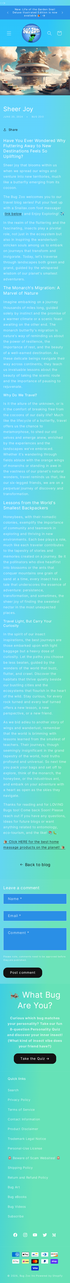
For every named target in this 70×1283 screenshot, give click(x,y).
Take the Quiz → (34, 1058)
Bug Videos (17, 1207)
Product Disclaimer (23, 1129)
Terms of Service (21, 1109)
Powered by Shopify (49, 1275)
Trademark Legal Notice (27, 1139)
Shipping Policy (20, 1168)
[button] (9, 33)
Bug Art (14, 1187)
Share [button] (13, 130)
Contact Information (24, 1119)
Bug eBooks (17, 1197)
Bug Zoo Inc (27, 1275)
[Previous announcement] (7, 12)
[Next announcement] (62, 12)
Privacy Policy (19, 1100)
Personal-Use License (25, 1148)
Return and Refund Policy (28, 1177)
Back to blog (38, 864)
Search (13, 1090)
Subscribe (16, 1216)
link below (13, 214)
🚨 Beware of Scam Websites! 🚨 (34, 1158)
